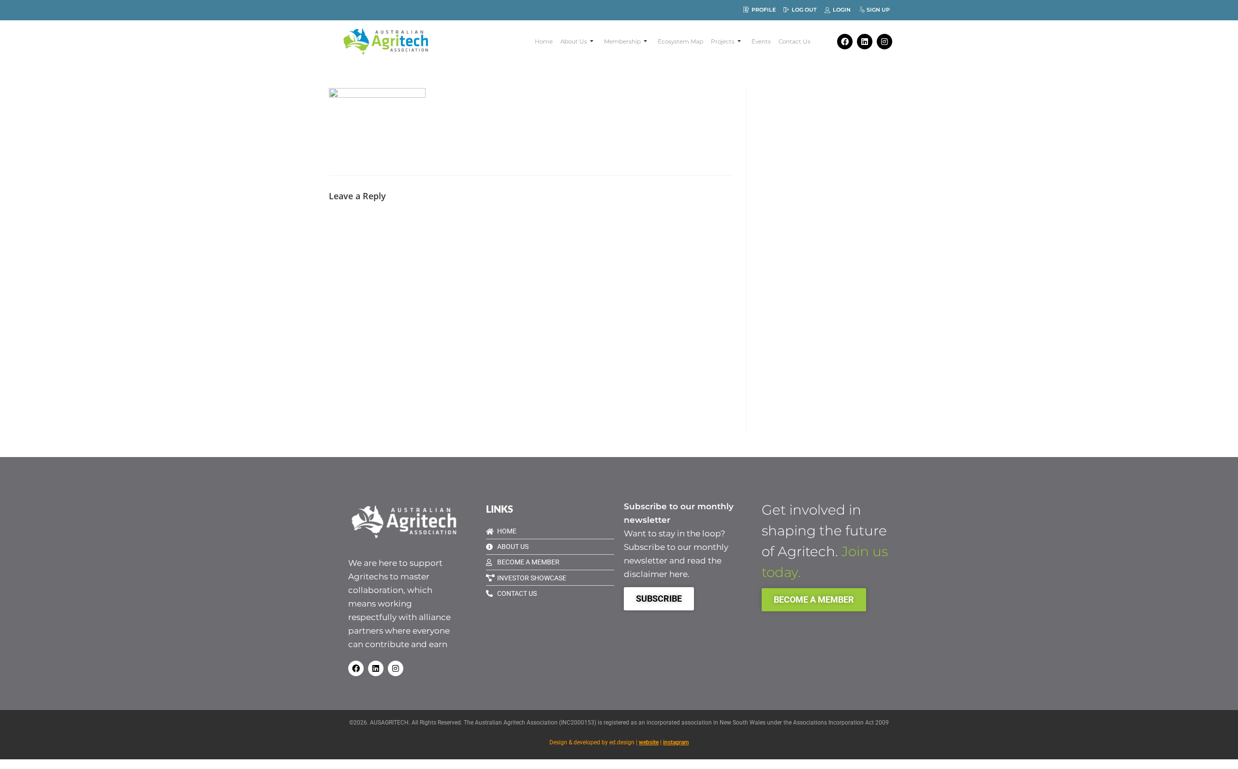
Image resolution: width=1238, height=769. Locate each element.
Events (761, 41)
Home (544, 41)
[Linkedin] (864, 41)
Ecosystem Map (680, 41)
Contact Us (795, 41)
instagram (676, 742)
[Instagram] (884, 41)
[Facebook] (845, 41)
